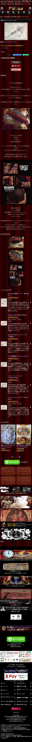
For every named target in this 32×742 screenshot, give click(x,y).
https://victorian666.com (20, 728)
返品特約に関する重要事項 (8, 58)
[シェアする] (3, 55)
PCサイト (17, 708)
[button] (1, 8)
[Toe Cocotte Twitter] (13, 617)
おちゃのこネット (13, 740)
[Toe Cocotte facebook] (18, 617)
